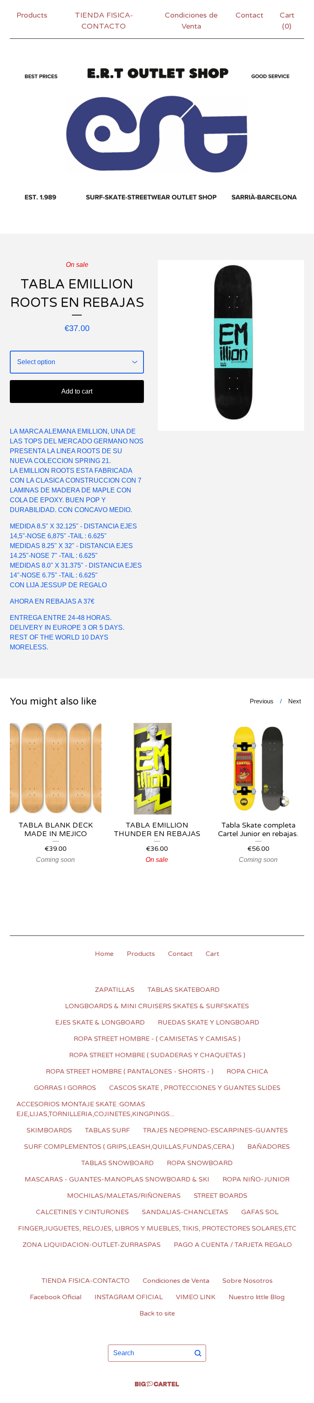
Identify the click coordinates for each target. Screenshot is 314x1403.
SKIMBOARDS (49, 1130)
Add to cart (76, 391)
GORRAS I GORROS (65, 1088)
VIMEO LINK (195, 1297)
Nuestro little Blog (257, 1297)
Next (294, 701)
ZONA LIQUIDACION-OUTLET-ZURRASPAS (91, 1245)
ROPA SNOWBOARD (200, 1163)
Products (31, 15)
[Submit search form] (198, 1353)
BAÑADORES (268, 1147)
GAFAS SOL (259, 1212)
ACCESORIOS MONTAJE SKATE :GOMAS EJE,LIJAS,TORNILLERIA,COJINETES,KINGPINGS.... (95, 1109)
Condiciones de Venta (191, 21)
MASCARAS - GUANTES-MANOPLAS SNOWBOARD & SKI (117, 1179)
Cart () (287, 21)
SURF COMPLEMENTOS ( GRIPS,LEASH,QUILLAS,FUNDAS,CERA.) (129, 1147)
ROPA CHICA (247, 1071)
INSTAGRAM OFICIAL (128, 1297)
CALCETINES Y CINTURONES (82, 1212)
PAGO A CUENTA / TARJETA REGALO (233, 1245)
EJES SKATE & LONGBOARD (100, 1022)
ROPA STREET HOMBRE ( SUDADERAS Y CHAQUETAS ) (157, 1055)
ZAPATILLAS (115, 990)
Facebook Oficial (55, 1297)
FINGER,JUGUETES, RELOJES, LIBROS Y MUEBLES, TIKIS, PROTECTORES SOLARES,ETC (157, 1228)
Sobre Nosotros (247, 1281)
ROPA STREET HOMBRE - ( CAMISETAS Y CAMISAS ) (157, 1039)
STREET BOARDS (220, 1196)
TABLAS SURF (107, 1130)
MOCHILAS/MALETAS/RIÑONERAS (124, 1196)
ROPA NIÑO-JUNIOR (255, 1179)
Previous (262, 701)
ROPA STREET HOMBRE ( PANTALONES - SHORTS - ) (129, 1071)
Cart (212, 954)
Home (104, 954)
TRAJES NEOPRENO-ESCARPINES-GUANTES (215, 1130)
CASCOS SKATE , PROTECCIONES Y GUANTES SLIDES (194, 1088)
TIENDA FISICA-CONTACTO (104, 21)
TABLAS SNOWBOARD (117, 1163)
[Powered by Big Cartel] (157, 1384)
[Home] (157, 134)
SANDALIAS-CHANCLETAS (185, 1212)
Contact (249, 15)
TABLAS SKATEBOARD (184, 990)
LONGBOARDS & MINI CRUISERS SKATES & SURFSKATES (157, 1006)
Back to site (157, 1313)
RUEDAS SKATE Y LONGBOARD (208, 1022)
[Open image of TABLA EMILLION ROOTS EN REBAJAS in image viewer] (231, 345)
